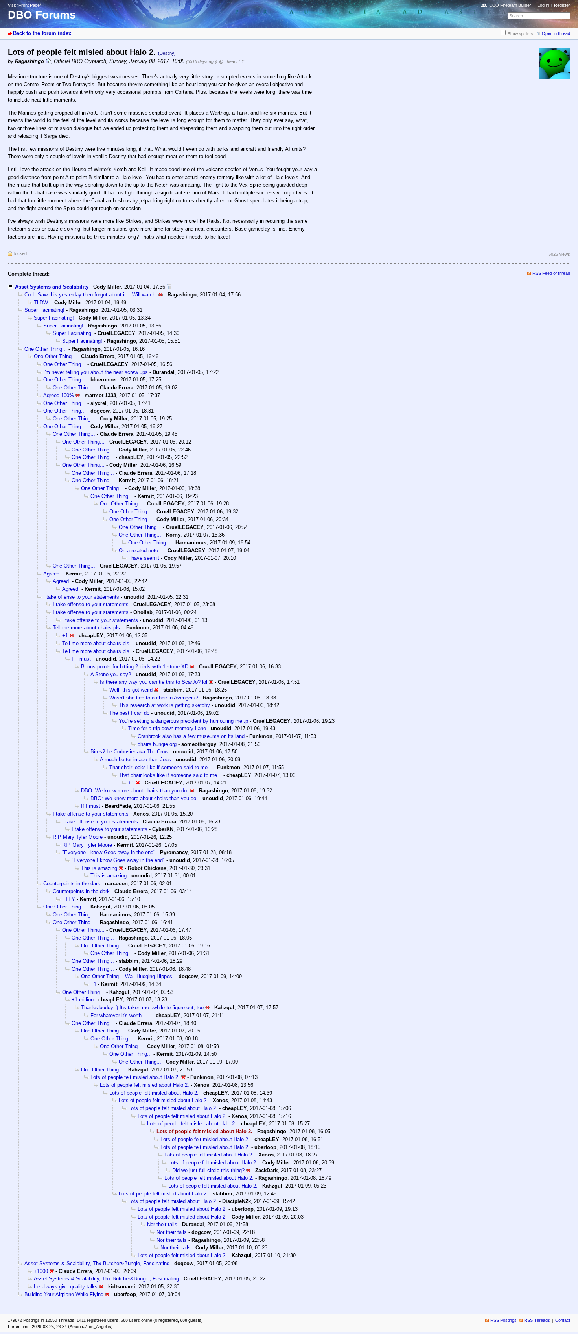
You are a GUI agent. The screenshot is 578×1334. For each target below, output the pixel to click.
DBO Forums (42, 15)
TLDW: (42, 302)
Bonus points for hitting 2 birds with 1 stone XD (134, 667)
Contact (562, 1320)
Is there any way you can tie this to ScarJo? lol (153, 682)
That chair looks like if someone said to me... (160, 767)
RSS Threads (537, 1320)
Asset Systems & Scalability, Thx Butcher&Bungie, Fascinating (96, 1263)
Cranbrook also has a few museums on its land (191, 736)
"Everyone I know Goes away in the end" (108, 852)
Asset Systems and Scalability (51, 287)
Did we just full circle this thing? (208, 1170)
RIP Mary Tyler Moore (78, 837)
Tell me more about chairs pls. (87, 628)
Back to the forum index (42, 33)
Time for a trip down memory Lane (167, 728)
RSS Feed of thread (551, 273)
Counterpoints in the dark (71, 883)
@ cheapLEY (231, 61)
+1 (65, 635)
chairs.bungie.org (157, 744)
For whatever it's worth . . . (120, 1015)
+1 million (83, 1000)
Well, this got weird (131, 690)
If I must (81, 659)
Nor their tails (162, 1224)
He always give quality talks (66, 1287)
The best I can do (129, 713)
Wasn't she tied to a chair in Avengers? (153, 698)
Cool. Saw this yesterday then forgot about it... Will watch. (90, 295)
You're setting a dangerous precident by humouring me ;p (183, 721)
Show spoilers (520, 33)
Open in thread (556, 33)
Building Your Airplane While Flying (63, 1294)
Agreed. (52, 574)
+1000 (41, 1271)
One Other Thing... (45, 349)
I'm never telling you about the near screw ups (95, 372)
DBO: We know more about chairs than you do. (134, 791)
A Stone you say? (110, 674)
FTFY (68, 899)
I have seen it (143, 558)
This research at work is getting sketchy (164, 705)
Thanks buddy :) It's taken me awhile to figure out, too (142, 1007)
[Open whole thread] (169, 287)
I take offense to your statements (81, 597)
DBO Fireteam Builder (510, 5)
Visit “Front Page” (24, 5)
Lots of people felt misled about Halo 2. (135, 1077)
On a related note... (141, 550)
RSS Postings (503, 1320)
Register (562, 5)
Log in (543, 5)
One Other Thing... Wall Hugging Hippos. (127, 976)
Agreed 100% (58, 395)
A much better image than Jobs (135, 759)
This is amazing (99, 868)
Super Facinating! (44, 310)
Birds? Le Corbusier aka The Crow (129, 752)
